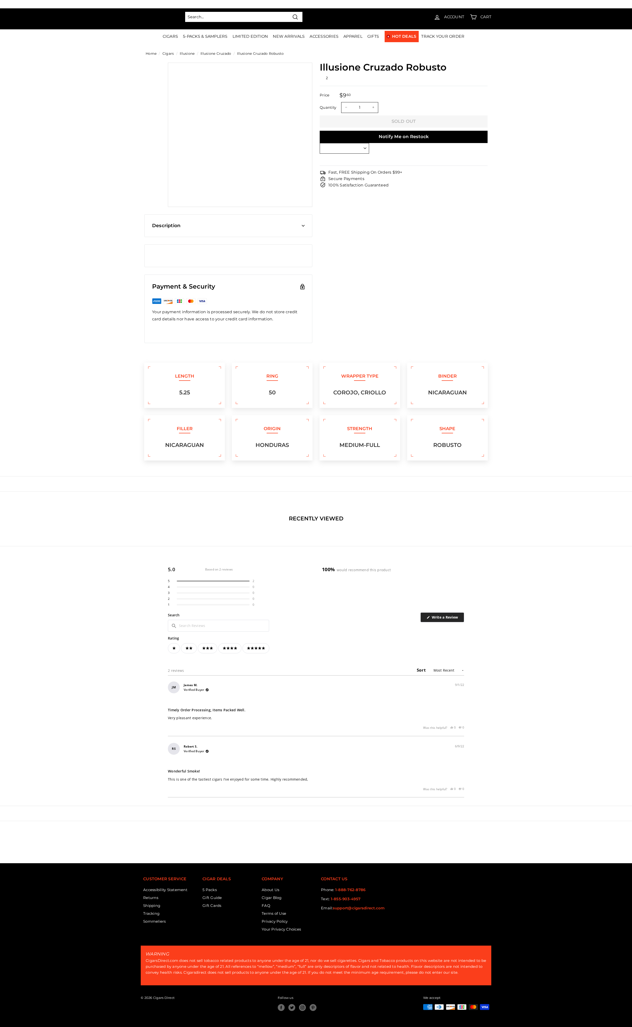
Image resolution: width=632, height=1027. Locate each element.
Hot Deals (404, 36)
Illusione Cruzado (215, 53)
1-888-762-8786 (350, 889)
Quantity (328, 107)
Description (166, 225)
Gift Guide (212, 897)
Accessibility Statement (165, 889)
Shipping (151, 905)
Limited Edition (250, 36)
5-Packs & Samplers (205, 36)
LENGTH (184, 376)
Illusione (187, 53)
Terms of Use (274, 913)
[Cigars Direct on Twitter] (291, 1007)
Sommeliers (154, 921)
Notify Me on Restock (404, 136)
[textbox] (218, 626)
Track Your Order (442, 36)
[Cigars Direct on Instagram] (302, 1007)
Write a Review (447, 618)
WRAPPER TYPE (359, 376)
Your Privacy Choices (281, 929)
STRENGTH (359, 428)
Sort (422, 670)
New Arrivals (289, 36)
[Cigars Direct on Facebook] (281, 1007)
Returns (150, 897)
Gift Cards (211, 905)
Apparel (352, 36)
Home (151, 53)
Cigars (170, 36)
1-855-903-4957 (346, 899)
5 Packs (209, 889)
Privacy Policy (275, 921)
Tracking (151, 913)
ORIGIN (272, 428)
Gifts (373, 36)
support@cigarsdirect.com (359, 908)
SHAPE (447, 428)
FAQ (266, 905)
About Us (270, 889)
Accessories (324, 36)
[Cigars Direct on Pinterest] (313, 1007)
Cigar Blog (272, 897)
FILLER (185, 428)
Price (324, 95)
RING (272, 376)
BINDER (447, 376)
